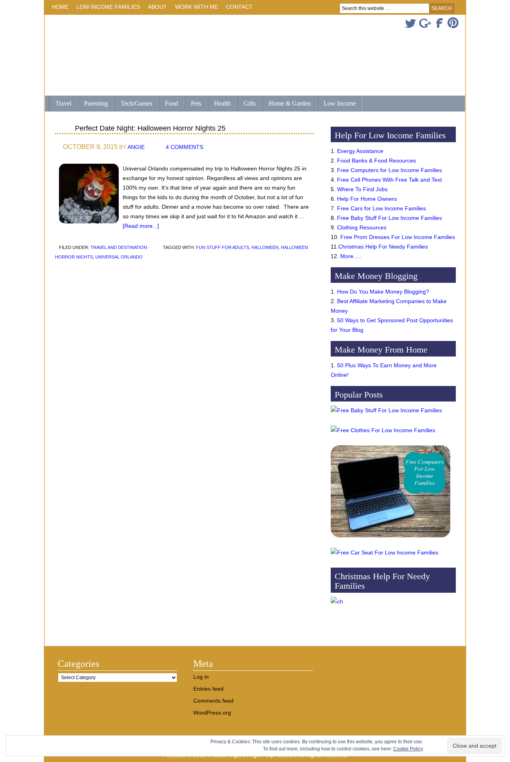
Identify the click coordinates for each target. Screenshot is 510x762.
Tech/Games (133, 104)
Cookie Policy (408, 749)
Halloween (265, 247)
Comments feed (213, 700)
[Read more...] (141, 226)
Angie (136, 147)
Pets (196, 103)
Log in (201, 677)
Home (60, 7)
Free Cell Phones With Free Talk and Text (389, 179)
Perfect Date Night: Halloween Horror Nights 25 (150, 128)
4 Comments (184, 147)
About (155, 8)
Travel (60, 104)
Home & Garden (286, 104)
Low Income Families (106, 8)
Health (219, 104)
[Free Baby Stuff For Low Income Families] (386, 410)
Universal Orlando (119, 257)
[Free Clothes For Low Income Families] (383, 430)
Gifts (246, 104)
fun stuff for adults (222, 247)
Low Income (336, 104)
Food (171, 103)
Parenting (96, 103)
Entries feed (208, 689)
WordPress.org (212, 712)
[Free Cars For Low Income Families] (384, 552)
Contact (239, 7)
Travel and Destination (118, 247)
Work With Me (196, 7)
